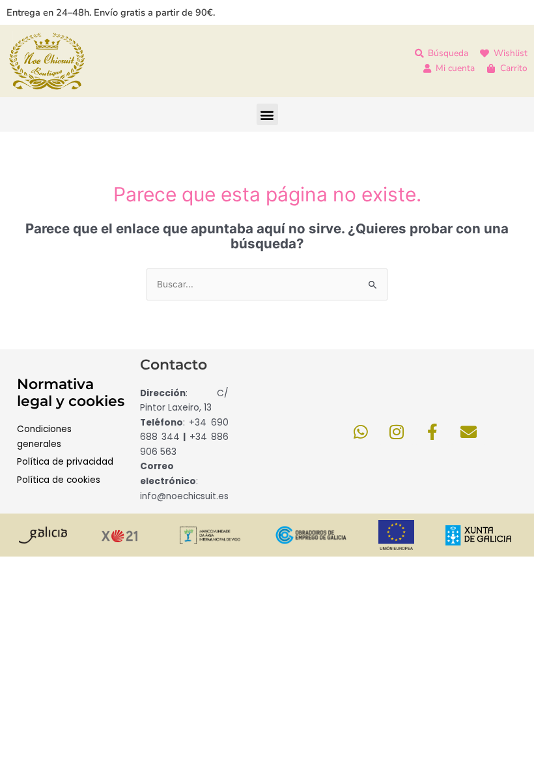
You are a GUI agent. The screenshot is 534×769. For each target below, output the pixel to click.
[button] (267, 114)
